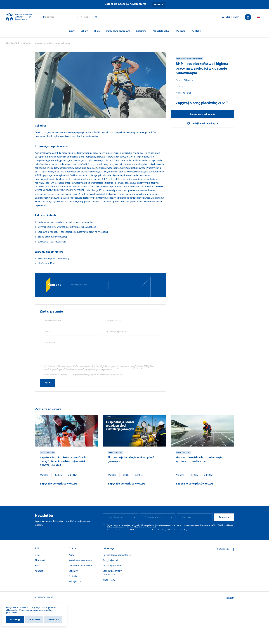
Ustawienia (53, 620)
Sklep (97, 31)
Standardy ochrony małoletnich (112, 573)
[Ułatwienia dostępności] (248, 17)
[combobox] (58, 17)
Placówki (181, 31)
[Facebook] (233, 549)
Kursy (71, 31)
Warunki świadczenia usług (114, 375)
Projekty (73, 576)
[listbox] (90, 17)
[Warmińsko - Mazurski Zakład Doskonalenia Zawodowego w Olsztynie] (19, 17)
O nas (37, 555)
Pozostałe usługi (161, 31)
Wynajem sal (75, 582)
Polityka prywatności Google (94, 375)
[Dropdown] (258, 17)
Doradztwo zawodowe (118, 31)
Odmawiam (34, 620)
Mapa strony (109, 580)
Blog (37, 566)
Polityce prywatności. (141, 368)
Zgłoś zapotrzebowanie (202, 114)
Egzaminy (141, 31)
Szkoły (84, 31)
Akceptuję (15, 620)
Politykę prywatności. (105, 370)
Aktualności (40, 560)
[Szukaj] (98, 17)
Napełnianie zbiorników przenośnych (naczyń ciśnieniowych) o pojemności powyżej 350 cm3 (63, 461)
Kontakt (196, 31)
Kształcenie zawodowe (80, 560)
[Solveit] (230, 598)
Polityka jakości (110, 560)
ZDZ (7, 43)
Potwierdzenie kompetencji (117, 555)
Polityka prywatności (113, 566)
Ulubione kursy (232, 17)
